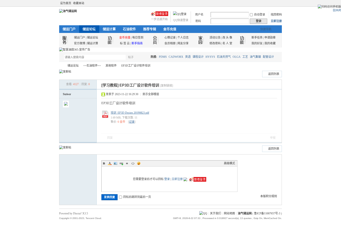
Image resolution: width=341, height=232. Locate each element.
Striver (67, 94)
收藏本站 (78, 3)
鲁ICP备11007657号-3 (267, 213)
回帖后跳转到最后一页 (137, 197)
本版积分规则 (268, 196)
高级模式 (229, 163)
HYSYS (210, 56)
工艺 (245, 56)
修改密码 (215, 43)
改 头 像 (227, 37)
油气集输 (255, 56)
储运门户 (69, 29)
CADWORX (176, 56)
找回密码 (276, 14)
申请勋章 (270, 37)
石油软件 (129, 29)
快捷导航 (265, 29)
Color (109, 163)
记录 (132, 121)
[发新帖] (65, 72)
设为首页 (65, 3)
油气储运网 (61, 65)
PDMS (163, 56)
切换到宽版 (279, 3)
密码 (198, 21)
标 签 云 (125, 43)
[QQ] (203, 213)
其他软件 (111, 65)
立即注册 (276, 21)
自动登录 (259, 14)
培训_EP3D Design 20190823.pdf (130, 112)
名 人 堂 (227, 43)
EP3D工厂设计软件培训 (135, 65)
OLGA (237, 56)
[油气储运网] (68, 11)
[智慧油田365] (74, 49)
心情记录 (170, 37)
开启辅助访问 (275, 3)
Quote (127, 163)
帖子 (131, 57)
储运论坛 (89, 29)
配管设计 (268, 56)
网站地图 (229, 213)
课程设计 (198, 56)
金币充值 (169, 29)
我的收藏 (270, 43)
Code (133, 163)
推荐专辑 (149, 29)
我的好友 (257, 43)
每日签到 (137, 37)
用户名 (199, 14)
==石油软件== (92, 65)
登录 (167, 179)
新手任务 (257, 37)
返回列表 (273, 74)
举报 (273, 137)
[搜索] (144, 57)
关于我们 (215, 213)
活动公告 (215, 37)
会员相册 (170, 43)
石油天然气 (224, 56)
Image (115, 163)
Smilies (138, 163)
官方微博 (79, 43)
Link (121, 163)
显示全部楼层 (150, 94)
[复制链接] (166, 85)
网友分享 (183, 43)
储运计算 (109, 29)
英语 (188, 56)
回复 (110, 137)
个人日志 (183, 37)
